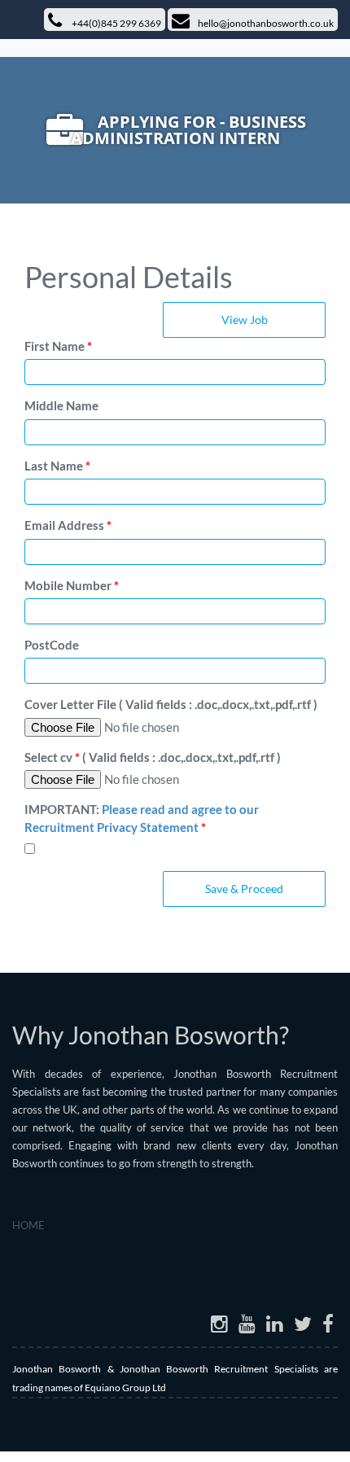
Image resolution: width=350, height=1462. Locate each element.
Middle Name (61, 405)
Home (28, 1225)
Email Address (68, 525)
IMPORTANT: (141, 818)
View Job (244, 319)
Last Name (57, 465)
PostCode (51, 644)
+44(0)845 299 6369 (115, 23)
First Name (58, 346)
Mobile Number (71, 585)
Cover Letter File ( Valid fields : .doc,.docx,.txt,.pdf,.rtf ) (170, 704)
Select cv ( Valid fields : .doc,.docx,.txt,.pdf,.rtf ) (152, 757)
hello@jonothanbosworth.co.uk (266, 23)
